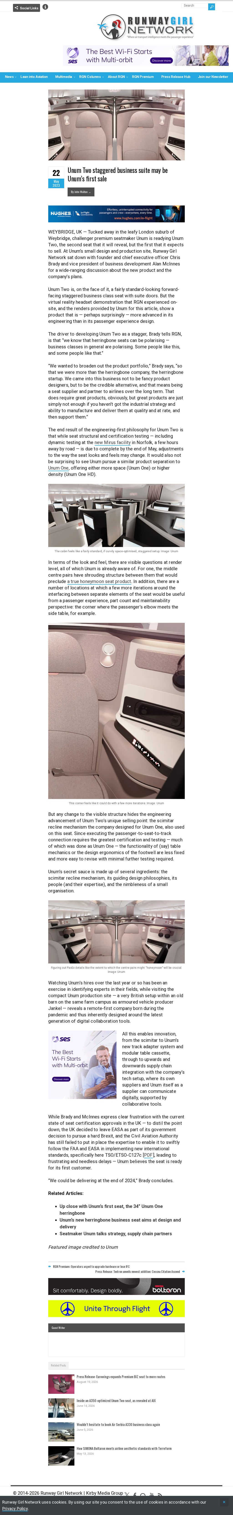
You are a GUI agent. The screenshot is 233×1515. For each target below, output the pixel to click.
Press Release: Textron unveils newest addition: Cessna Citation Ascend (137, 1271)
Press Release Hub (175, 77)
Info (45, 7)
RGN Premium (143, 77)
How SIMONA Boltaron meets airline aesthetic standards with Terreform (124, 1448)
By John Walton (81, 192)
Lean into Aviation (34, 77)
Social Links (29, 8)
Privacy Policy (15, 1508)
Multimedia (63, 77)
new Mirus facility (113, 442)
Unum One (58, 468)
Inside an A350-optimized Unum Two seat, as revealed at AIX (116, 1400)
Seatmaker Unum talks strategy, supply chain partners (116, 1233)
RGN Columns (90, 77)
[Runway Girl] (146, 39)
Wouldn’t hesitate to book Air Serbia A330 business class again (118, 1424)
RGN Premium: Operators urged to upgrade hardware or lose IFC (91, 1266)
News (9, 77)
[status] (224, 1502)
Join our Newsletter (213, 77)
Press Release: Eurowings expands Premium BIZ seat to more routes (121, 1376)
